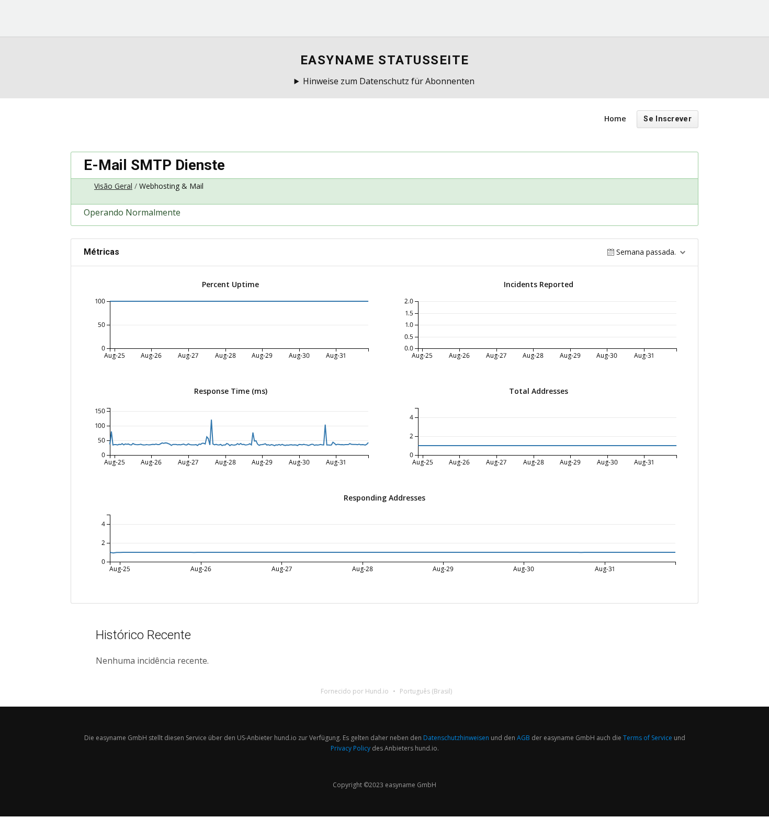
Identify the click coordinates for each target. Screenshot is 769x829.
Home (615, 118)
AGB (523, 737)
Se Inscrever (667, 119)
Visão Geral (113, 186)
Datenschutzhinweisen (456, 737)
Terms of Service (647, 737)
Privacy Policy (350, 748)
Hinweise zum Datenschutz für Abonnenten (388, 81)
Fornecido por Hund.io (355, 691)
